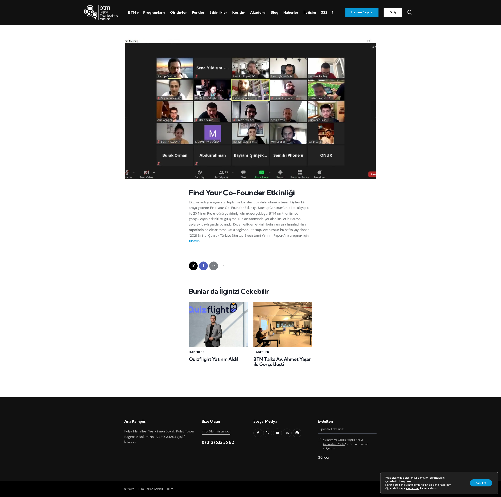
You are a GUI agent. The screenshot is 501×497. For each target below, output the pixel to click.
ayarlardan (412, 488)
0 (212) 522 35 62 (218, 442)
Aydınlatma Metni (334, 444)
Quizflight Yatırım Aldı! (213, 359)
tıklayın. (194, 241)
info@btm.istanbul (216, 431)
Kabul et (481, 483)
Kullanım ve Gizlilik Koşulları (340, 439)
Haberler (197, 352)
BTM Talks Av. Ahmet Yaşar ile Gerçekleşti (282, 362)
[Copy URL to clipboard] (223, 266)
